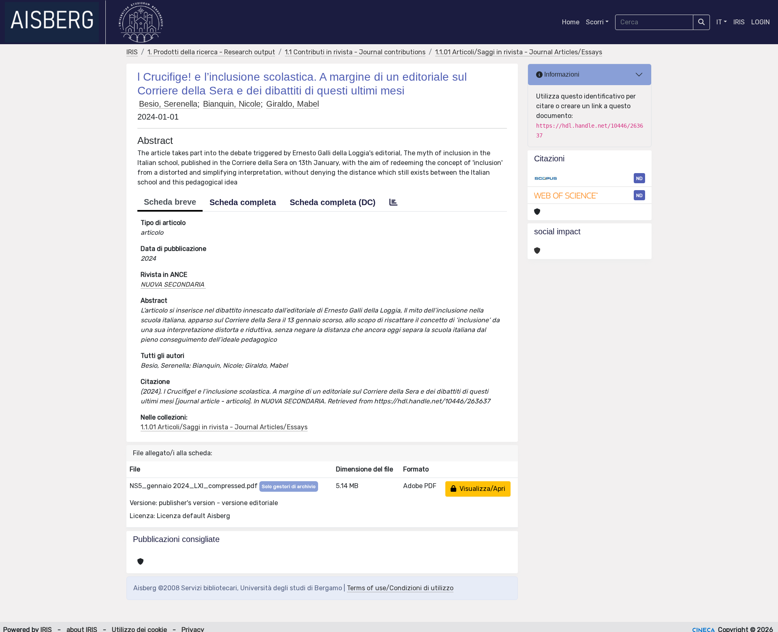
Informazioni (561, 74)
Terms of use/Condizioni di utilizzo (400, 588)
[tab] (393, 202)
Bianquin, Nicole (232, 103)
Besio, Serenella (168, 103)
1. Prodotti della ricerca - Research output (211, 52)
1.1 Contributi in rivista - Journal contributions (355, 52)
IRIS (739, 22)
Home (570, 22)
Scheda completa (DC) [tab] (333, 202)
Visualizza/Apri (480, 489)
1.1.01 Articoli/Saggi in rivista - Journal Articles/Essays (518, 52)
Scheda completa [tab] (242, 202)
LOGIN (760, 22)
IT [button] (719, 22)
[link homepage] (55, 22)
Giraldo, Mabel (292, 103)
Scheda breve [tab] (170, 201)
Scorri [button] (595, 22)
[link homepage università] (140, 22)
